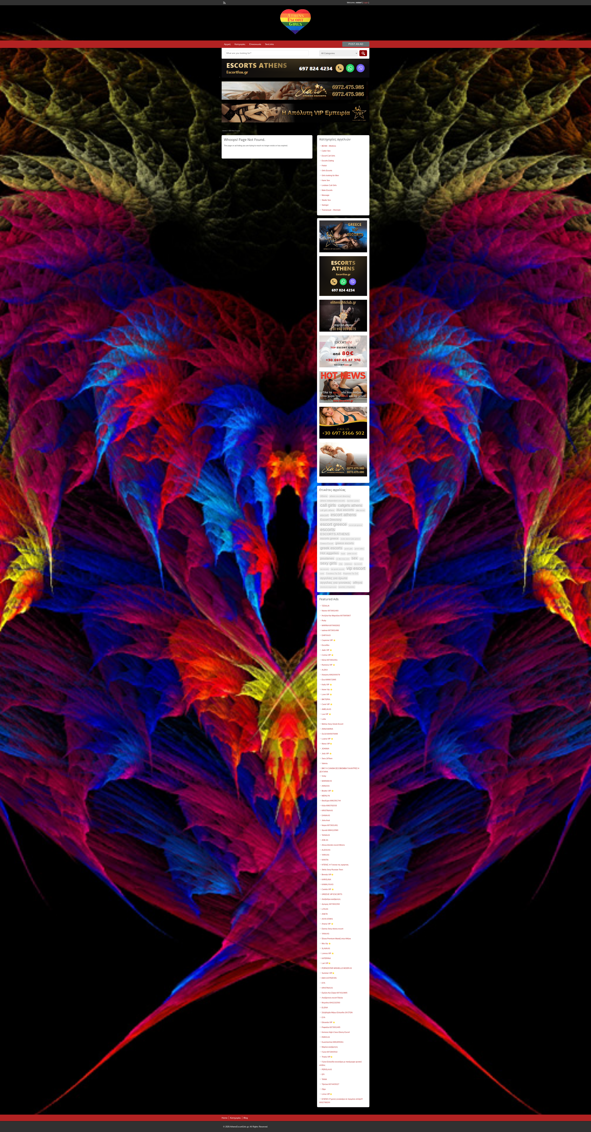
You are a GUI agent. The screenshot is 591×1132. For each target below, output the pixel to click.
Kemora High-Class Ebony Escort (336, 1032)
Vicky (324, 776)
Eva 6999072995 (329, 680)
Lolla (324, 719)
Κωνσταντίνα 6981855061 (333, 1042)
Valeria (325, 763)
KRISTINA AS (327, 810)
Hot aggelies (329, 553)
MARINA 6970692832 (331, 625)
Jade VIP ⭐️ (327, 650)
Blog (245, 1118)
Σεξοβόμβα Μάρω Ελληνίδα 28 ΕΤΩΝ (337, 1012)
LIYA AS (325, 909)
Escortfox (325, 645)
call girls (328, 505)
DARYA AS (326, 635)
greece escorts (345, 543)
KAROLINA (326, 879)
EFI (323, 1074)
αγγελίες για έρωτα (333, 578)
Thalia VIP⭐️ (327, 1057)
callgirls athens (350, 505)
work (322, 574)
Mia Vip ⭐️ (326, 943)
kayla (343, 554)
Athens (323, 496)
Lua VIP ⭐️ (326, 714)
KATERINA (326, 958)
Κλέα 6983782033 (329, 806)
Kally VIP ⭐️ (327, 685)
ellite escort (360, 510)
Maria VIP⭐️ (327, 744)
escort (324, 515)
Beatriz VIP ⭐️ (328, 791)
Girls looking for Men (330, 175)
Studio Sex (326, 200)
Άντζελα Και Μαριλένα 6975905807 (336, 616)
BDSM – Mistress (329, 146)
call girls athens (327, 510)
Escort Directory (330, 519)
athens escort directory (340, 496)
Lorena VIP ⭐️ (328, 953)
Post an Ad (355, 44)
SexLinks (269, 44)
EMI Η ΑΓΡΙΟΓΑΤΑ (329, 978)
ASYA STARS (327, 919)
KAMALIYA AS (327, 884)
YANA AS (325, 934)
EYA (323, 983)
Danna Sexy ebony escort (332, 929)
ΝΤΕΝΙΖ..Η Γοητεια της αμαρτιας (335, 865)
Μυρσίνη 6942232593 (331, 1003)
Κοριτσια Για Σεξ (350, 573)
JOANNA (325, 749)
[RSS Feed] (224, 2)
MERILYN (326, 796)
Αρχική (227, 44)
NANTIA (325, 860)
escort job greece (355, 525)
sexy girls (328, 563)
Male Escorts (327, 190)
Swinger (325, 205)
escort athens (343, 515)
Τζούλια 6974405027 (330, 1084)
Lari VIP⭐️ (326, 963)
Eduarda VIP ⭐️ (328, 1022)
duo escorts (345, 510)
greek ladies (359, 549)
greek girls (348, 549)
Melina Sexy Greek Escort (332, 724)
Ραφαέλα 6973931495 (331, 1027)
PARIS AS (326, 1037)
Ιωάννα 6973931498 (330, 630)
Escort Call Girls (328, 156)
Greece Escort (326, 543)
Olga (324, 1089)
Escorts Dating (328, 161)
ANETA (325, 914)
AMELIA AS (326, 709)
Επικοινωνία (255, 44)
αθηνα (357, 582)
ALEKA (325, 670)
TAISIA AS (326, 835)
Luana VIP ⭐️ (327, 739)
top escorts (324, 569)
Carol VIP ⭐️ (327, 704)
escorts (327, 529)
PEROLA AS (327, 1069)
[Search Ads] (363, 53)
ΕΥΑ (323, 1017)
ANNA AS (326, 786)
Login (365, 3)
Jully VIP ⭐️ (327, 754)
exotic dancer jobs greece (350, 539)
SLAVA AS (326, 948)
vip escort (356, 568)
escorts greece (329, 538)
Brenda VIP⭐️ (328, 875)
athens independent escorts (332, 501)
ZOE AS (325, 840)
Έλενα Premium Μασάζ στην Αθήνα (336, 939)
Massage (325, 195)
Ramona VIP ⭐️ (328, 665)
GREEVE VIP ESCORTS (332, 894)
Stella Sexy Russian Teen (332, 870)
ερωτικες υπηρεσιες (347, 587)
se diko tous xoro (342, 559)
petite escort (352, 554)
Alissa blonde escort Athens (333, 845)
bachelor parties (353, 501)
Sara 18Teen (327, 758)
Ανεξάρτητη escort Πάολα (332, 998)
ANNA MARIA (327, 729)
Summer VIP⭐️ (328, 973)
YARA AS (325, 855)
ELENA (325, 1008)
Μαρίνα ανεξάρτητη (330, 1047)
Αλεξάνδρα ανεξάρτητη (331, 899)
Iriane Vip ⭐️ (327, 689)
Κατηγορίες (240, 44)
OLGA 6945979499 (330, 734)
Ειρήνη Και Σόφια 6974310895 (334, 993)
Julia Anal (326, 820)
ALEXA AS (326, 850)
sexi (361, 559)
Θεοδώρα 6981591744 (331, 801)
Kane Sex (326, 180)
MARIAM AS (327, 781)
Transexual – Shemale (331, 210)
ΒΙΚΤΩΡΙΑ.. (326, 699)
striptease (348, 564)
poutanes (327, 558)
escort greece (333, 524)
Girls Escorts (327, 170)
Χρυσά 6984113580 (330, 830)
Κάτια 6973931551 (330, 660)
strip (340, 564)
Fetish (324, 166)
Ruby (324, 620)
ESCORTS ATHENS (334, 534)
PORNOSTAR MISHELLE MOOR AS (337, 968)
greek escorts (331, 548)
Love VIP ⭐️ (327, 694)
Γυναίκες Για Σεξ (333, 573)
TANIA (324, 1079)
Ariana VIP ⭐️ (327, 924)
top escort (358, 564)
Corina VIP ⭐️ (328, 655)
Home (224, 131)
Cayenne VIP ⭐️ (329, 640)
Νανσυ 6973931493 (330, 611)
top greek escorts (337, 569)
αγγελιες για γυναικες (335, 582)
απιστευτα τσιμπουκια (328, 587)
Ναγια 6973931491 (330, 825)
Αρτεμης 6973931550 (331, 904)
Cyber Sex (326, 151)
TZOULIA (325, 606)
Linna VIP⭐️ (327, 1094)
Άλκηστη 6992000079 (331, 675)
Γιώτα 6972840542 (330, 1052)
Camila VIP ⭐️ (328, 889)
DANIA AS (326, 815)
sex (355, 558)
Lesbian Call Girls (329, 185)
